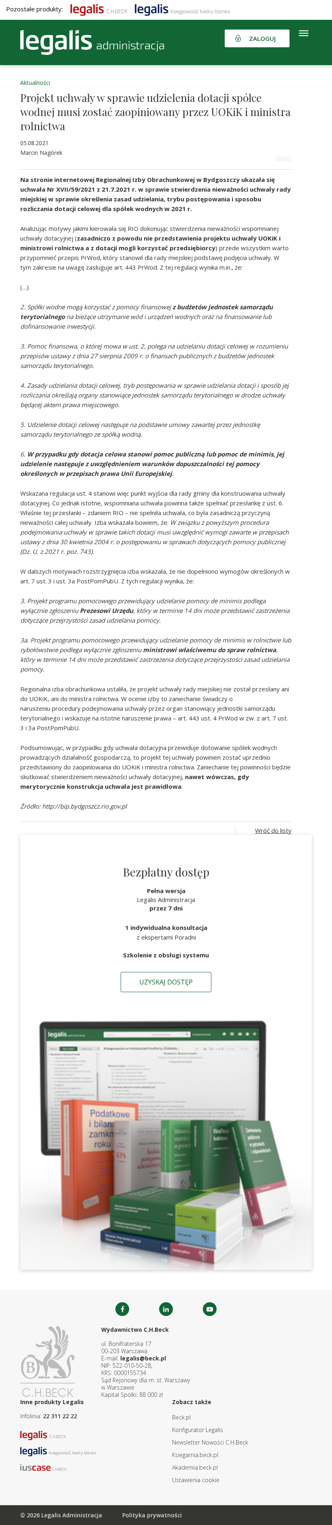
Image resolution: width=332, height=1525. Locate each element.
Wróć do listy (273, 830)
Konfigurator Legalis (197, 1430)
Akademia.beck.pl (195, 1467)
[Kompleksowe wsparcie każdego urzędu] (92, 42)
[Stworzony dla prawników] (98, 9)
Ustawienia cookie (195, 1480)
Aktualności (35, 83)
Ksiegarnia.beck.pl (195, 1455)
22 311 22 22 (60, 1416)
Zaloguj (262, 38)
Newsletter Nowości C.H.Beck (210, 1442)
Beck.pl (181, 1417)
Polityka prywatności (152, 1515)
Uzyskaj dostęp (166, 982)
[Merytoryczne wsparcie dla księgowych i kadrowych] (182, 9)
